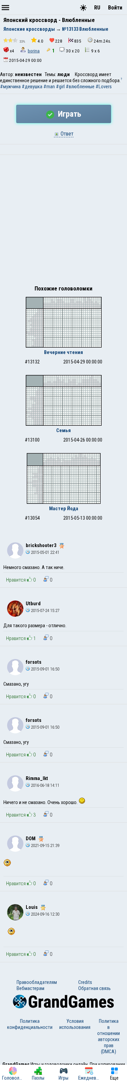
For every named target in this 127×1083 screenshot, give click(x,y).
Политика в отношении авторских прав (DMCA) (108, 1036)
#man (49, 87)
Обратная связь (94, 988)
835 (77, 41)
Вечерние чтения (63, 352)
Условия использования (74, 1024)
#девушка (32, 87)
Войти (115, 7)
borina (34, 50)
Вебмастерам (30, 988)
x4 (12, 50)
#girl (60, 87)
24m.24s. (102, 41)
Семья (63, 430)
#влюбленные (80, 87)
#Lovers (104, 87)
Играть (68, 114)
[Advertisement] (63, 221)
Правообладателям (37, 982)
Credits (85, 982)
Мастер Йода (63, 508)
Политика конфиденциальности (29, 1024)
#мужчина (10, 87)
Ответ (66, 134)
